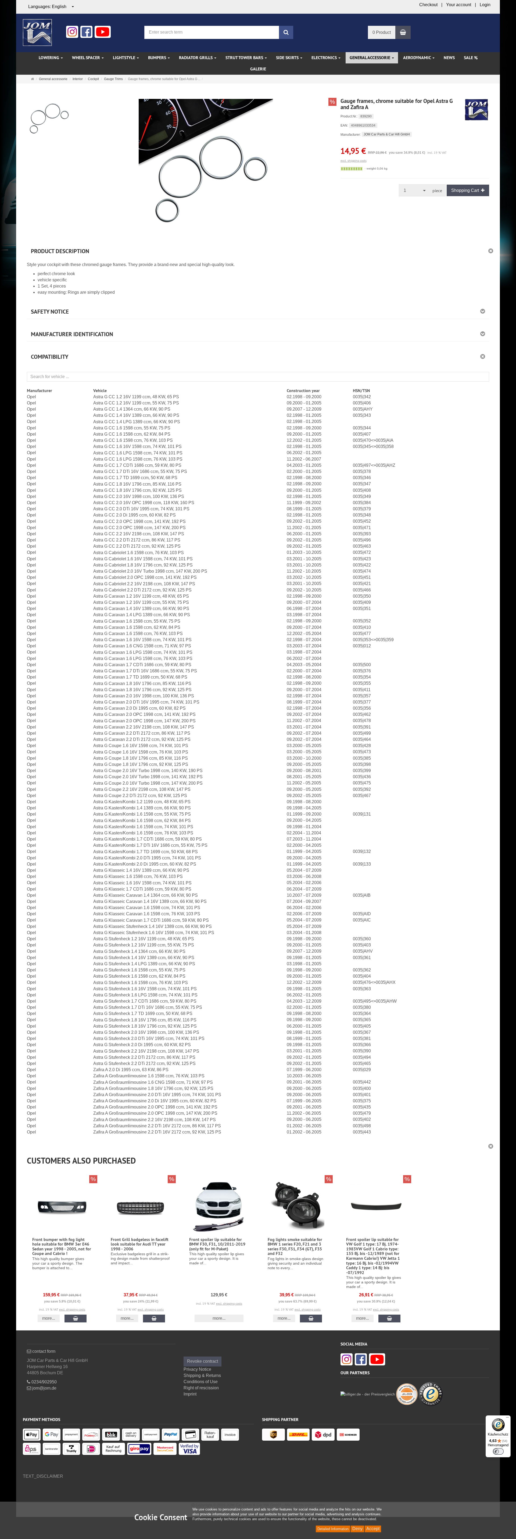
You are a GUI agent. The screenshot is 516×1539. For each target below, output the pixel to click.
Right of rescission (201, 1388)
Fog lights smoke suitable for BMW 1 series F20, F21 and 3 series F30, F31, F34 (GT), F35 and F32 (295, 1247)
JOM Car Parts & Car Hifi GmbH (387, 134)
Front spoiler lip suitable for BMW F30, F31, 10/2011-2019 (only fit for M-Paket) (217, 1244)
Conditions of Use (201, 1381)
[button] (258, 1159)
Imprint (190, 1394)
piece (437, 190)
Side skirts (288, 57)
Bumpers (157, 57)
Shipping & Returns (202, 1375)
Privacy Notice (197, 1369)
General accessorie (370, 57)
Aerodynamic (417, 57)
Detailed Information (333, 1529)
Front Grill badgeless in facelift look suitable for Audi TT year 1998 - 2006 (140, 1244)
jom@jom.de (43, 1388)
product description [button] (60, 251)
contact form (43, 1351)
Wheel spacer (86, 57)
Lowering (49, 57)
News (449, 57)
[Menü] (507, 1418)
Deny (357, 1528)
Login (485, 4)
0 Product (381, 32)
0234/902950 (43, 1382)
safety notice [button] (50, 311)
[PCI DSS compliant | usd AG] (407, 1393)
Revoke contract (202, 1361)
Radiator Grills (196, 57)
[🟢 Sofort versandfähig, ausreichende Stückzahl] (352, 169)
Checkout (428, 4)
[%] (206, 166)
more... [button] (48, 1318)
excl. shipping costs (354, 161)
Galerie (258, 69)
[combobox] (51, 7)
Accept (372, 1528)
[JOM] (37, 32)
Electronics (324, 57)
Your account (458, 4)
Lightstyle (124, 57)
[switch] (498, 1451)
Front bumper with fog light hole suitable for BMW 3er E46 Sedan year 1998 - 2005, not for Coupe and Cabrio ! (61, 1247)
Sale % (471, 57)
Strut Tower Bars (244, 57)
